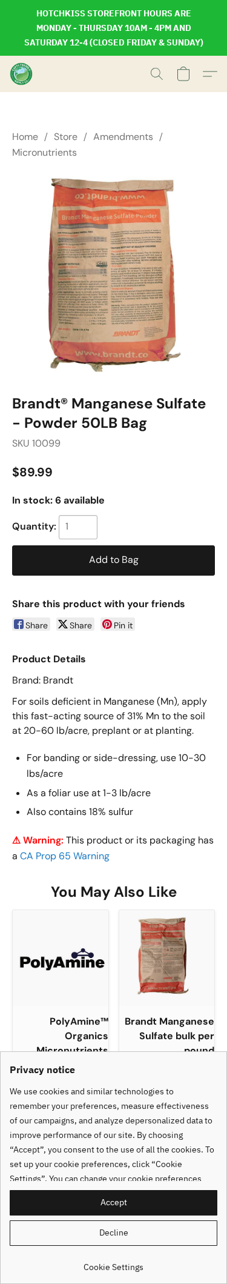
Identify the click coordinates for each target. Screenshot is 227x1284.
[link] (113, 1262)
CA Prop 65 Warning (65, 856)
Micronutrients (44, 152)
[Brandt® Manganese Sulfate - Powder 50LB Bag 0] (113, 274)
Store (65, 136)
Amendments (123, 136)
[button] (22, 74)
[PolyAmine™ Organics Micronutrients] (60, 958)
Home (25, 136)
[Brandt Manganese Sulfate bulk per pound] (167, 958)
